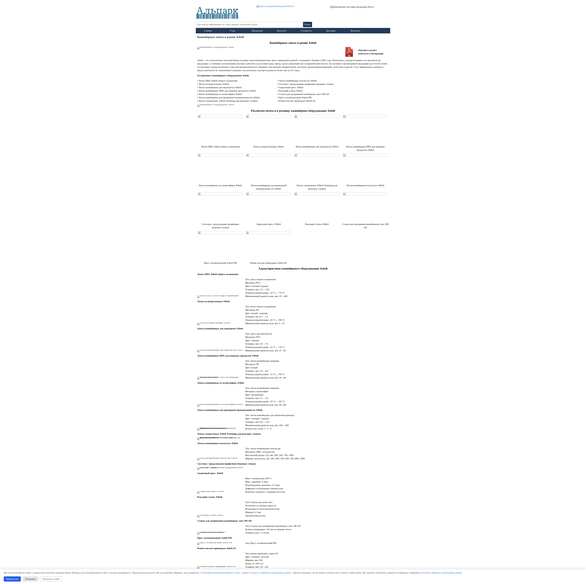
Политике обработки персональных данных (442, 573)
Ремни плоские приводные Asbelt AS (297, 101)
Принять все (12, 579)
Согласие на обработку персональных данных (270, 573)
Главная (208, 30)
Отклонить (30, 579)
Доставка (330, 30)
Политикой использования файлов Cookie (220, 573)
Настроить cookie (51, 579)
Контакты (355, 30)
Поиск (307, 24)
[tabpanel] (293, 43)
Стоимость (306, 30)
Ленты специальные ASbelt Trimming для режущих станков (228, 101)
